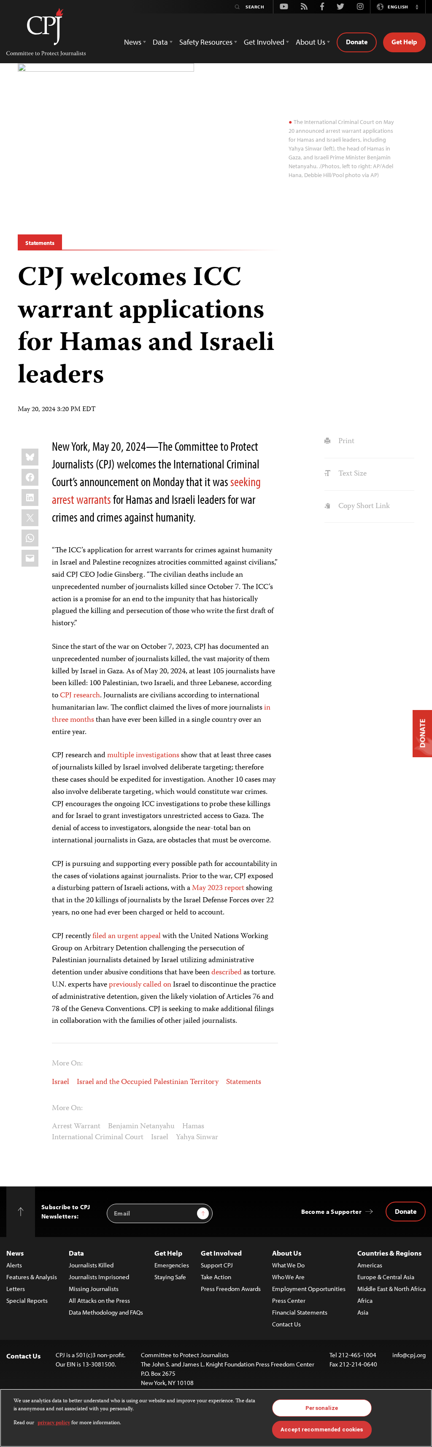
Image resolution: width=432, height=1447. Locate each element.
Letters (15, 1289)
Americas (369, 1265)
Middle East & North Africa (391, 1289)
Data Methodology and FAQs (106, 1312)
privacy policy (54, 1423)
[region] (216, 1418)
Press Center (288, 1300)
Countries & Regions (389, 1252)
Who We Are (288, 1277)
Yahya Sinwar (197, 1137)
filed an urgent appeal (126, 936)
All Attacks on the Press (99, 1300)
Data (76, 1252)
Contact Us (286, 1324)
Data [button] (160, 42)
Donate (356, 42)
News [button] (132, 42)
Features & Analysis (31, 1277)
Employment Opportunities (309, 1289)
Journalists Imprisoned (99, 1277)
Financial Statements (299, 1312)
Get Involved (221, 1252)
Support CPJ (217, 1265)
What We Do (288, 1265)
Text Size (351, 474)
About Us (286, 1252)
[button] (416, 6)
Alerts (14, 1265)
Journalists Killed (91, 1265)
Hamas (193, 1126)
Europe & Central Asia (385, 1277)
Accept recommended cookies (322, 1429)
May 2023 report (218, 888)
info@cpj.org (409, 1355)
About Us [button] (310, 42)
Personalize (321, 1408)
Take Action (216, 1277)
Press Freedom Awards (231, 1289)
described (226, 972)
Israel (60, 1082)
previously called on (140, 985)
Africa (365, 1300)
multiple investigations (143, 755)
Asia (362, 1312)
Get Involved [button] (264, 42)
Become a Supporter (331, 1212)
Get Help (404, 42)
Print (345, 441)
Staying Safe (170, 1277)
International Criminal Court (97, 1137)
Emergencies (171, 1265)
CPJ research (80, 695)
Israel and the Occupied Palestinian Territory (148, 1082)
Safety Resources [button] (205, 42)
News (15, 1252)
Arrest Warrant (76, 1126)
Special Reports (27, 1300)
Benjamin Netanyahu (141, 1126)
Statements (39, 243)
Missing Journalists (94, 1289)
